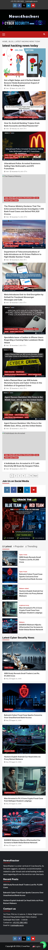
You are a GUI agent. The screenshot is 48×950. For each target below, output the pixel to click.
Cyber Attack (9, 155)
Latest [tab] (8, 546)
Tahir (7, 88)
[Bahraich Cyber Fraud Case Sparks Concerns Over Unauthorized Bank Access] (9, 575)
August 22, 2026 (16, 678)
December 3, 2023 (17, 428)
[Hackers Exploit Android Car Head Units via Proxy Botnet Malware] (9, 592)
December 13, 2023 (18, 217)
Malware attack (24, 588)
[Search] (44, 34)
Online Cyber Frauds (11, 157)
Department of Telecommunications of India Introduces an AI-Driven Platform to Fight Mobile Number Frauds (22, 254)
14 (31, 476)
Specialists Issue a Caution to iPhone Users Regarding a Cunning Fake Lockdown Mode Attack (24, 340)
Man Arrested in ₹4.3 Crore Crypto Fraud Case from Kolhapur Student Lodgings (30, 610)
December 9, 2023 (17, 260)
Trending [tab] (32, 546)
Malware (22, 622)
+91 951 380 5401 (17, 1)
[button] (4, 34)
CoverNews (26, 946)
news (36, 155)
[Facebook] (19, 5)
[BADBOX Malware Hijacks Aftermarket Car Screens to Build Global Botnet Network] (9, 626)
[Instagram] (15, 5)
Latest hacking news (11, 117)
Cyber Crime (23, 554)
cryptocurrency (24, 605)
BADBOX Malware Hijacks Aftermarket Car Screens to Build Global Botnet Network (31, 627)
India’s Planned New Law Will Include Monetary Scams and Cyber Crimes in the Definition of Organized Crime (23, 383)
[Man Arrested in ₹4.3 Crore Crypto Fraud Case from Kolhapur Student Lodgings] (9, 609)
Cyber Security (9, 372)
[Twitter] (24, 5)
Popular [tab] (19, 546)
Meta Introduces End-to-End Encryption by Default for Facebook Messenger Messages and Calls (23, 297)
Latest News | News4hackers (14, 74)
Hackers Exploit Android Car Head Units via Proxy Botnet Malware (31, 593)
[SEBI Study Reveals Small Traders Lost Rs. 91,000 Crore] (9, 558)
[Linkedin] (28, 5)
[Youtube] (33, 5)
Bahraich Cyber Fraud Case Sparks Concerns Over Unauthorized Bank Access (30, 576)
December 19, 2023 (18, 171)
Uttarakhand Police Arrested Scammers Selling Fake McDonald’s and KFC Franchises (22, 166)
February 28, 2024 (17, 128)
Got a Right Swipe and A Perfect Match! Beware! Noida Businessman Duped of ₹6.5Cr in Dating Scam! (22, 83)
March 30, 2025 (16, 88)
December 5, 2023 (17, 388)
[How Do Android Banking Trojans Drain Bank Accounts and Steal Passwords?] (24, 105)
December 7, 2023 (17, 302)
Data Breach (20, 372)
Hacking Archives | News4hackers (15, 374)
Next (35, 476)
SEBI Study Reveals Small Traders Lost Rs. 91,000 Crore (30, 559)
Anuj (7, 678)
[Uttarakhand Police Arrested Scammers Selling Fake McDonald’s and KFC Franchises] (24, 146)
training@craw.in (31, 1)
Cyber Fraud (23, 571)
